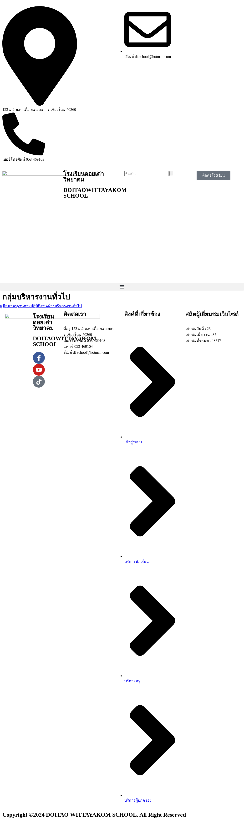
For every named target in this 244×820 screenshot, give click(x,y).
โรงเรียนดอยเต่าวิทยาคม (83, 177)
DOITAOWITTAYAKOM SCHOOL (95, 193)
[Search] (171, 173)
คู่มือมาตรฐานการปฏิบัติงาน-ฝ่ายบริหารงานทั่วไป (41, 306)
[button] (122, 287)
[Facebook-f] (39, 358)
